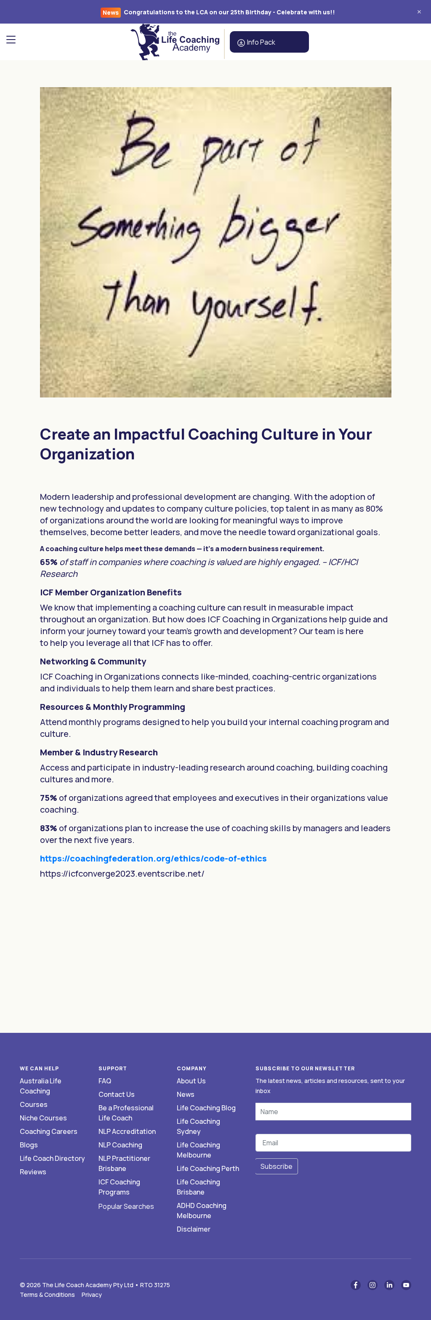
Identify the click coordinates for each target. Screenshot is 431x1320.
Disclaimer (193, 1229)
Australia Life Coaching (40, 1086)
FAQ (104, 1080)
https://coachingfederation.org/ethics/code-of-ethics (153, 858)
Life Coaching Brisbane (198, 1187)
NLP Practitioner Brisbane (124, 1163)
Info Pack (260, 42)
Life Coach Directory (52, 1158)
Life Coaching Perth (208, 1168)
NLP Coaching (120, 1144)
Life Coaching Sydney (198, 1126)
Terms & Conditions (47, 1295)
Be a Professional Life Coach (126, 1113)
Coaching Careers (48, 1131)
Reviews (33, 1171)
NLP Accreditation (127, 1131)
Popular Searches (126, 1206)
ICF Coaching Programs (119, 1187)
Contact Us (116, 1094)
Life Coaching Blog (206, 1107)
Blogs (29, 1144)
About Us (191, 1080)
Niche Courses (43, 1118)
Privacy (92, 1295)
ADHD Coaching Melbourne (201, 1210)
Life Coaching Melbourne (198, 1150)
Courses (34, 1104)
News (185, 1094)
